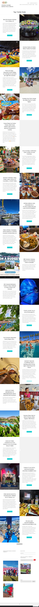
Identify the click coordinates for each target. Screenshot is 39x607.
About (36, 4)
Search (34, 581)
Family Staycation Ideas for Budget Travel (27, 4)
